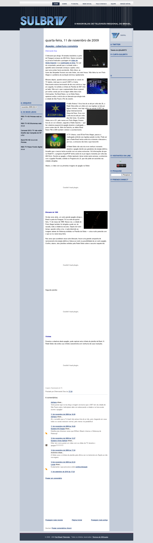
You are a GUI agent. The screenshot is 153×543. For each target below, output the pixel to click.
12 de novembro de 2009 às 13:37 (63, 438)
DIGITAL (123, 35)
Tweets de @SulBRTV (119, 50)
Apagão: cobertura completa (61, 46)
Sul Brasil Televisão (62, 537)
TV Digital (74, 4)
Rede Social (87, 4)
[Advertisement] (31, 64)
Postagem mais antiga (99, 520)
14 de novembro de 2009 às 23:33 (63, 462)
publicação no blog (68, 63)
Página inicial (77, 520)
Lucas (53, 464)
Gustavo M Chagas (58, 428)
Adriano (54, 402)
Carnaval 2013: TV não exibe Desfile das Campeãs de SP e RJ (31, 132)
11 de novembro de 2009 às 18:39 (63, 414)
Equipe (113, 4)
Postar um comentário (53, 478)
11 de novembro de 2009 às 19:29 (63, 426)
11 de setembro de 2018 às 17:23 (63, 471)
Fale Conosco (101, 4)
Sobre (64, 4)
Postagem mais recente (54, 520)
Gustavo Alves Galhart (59, 440)
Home (56, 4)
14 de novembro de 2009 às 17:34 (63, 450)
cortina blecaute (81, 467)
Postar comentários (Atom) (62, 528)
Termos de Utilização (100, 537)
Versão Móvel (125, 4)
